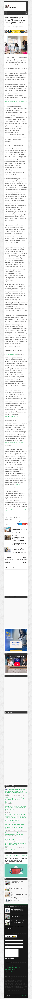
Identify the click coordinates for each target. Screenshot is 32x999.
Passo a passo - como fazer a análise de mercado (18, 881)
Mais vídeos (14, 850)
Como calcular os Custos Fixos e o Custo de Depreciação (18, 887)
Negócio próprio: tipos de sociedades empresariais (17, 899)
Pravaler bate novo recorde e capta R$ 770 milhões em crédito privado (15, 838)
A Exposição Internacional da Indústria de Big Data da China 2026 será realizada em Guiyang (15, 845)
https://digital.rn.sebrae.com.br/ (14, 442)
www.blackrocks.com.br (11, 416)
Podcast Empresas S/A (10, 964)
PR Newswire (8, 973)
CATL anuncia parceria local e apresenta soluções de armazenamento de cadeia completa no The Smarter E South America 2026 (15, 827)
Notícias (17, 28)
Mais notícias (8, 850)
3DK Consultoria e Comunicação (12, 967)
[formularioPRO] (11, 937)
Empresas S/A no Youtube (11, 969)
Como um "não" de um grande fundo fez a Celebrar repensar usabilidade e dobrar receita (19, 530)
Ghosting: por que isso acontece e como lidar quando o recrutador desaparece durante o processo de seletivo (19, 895)
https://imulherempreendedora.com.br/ (16, 510)
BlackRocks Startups (11, 354)
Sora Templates (14, 996)
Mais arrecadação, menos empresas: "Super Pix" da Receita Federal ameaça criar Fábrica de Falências (19, 550)
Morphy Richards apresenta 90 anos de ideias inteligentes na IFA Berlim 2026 (14, 833)
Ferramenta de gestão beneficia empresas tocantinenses (15, 927)
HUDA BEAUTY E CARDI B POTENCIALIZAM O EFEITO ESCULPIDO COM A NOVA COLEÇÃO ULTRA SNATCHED (15, 807)
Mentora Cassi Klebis (10, 966)
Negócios (12, 28)
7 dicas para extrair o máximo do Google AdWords (16, 856)
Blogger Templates (22, 996)
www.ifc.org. (19, 484)
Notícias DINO (8, 971)
